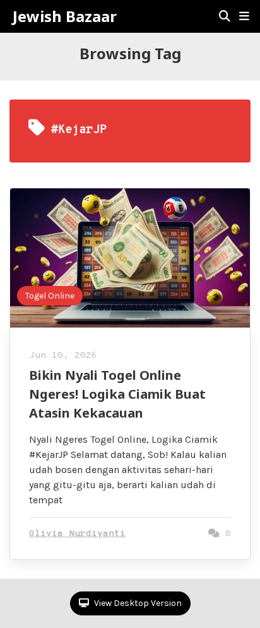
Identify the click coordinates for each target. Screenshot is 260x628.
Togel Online (49, 295)
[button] (244, 16)
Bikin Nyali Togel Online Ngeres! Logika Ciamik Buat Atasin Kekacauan (117, 394)
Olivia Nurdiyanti (77, 533)
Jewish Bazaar (65, 16)
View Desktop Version (137, 603)
